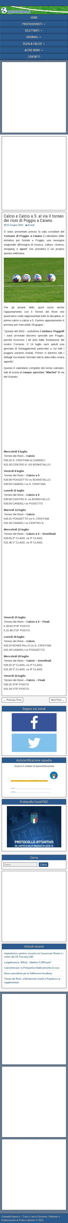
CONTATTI (34, 56)
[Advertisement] (34, 97)
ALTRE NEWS (32, 50)
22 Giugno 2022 (15, 225)
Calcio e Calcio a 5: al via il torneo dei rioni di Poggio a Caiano (33, 218)
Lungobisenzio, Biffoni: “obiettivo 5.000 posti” (27, 962)
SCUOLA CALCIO (32, 43)
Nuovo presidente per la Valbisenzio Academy (28, 973)
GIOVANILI (32, 37)
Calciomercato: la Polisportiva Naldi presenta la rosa (31, 967)
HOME (34, 17)
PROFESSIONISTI (32, 24)
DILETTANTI (32, 30)
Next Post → (58, 700)
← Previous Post (12, 700)
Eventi (31, 225)
